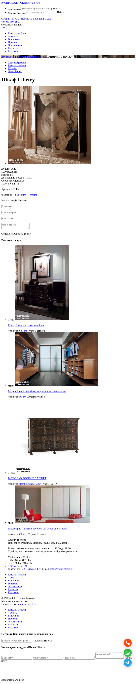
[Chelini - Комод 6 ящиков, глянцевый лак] (42, 319)
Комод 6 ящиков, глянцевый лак (26, 325)
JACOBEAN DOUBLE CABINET (27, 478)
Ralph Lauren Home (30, 483)
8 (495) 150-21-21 (11, 21)
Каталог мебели (17, 33)
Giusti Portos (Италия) (25, 194)
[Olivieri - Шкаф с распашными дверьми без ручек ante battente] (52, 522)
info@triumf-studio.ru (61, 569)
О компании (15, 45)
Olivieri (23, 534)
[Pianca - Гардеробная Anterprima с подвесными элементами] (56, 385)
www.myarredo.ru (27, 604)
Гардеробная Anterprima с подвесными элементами (37, 391)
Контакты (13, 51)
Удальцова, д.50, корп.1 (55, 542)
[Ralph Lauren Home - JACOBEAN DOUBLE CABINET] (53, 472)
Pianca (22, 396)
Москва (37, 542)
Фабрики (13, 36)
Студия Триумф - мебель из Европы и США (26, 18)
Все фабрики (8, 56)
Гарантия (13, 48)
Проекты (13, 42)
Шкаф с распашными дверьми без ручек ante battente (37, 528)
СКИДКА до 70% (20, 2)
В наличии (14, 39)
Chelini (23, 330)
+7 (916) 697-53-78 (31, 569)
